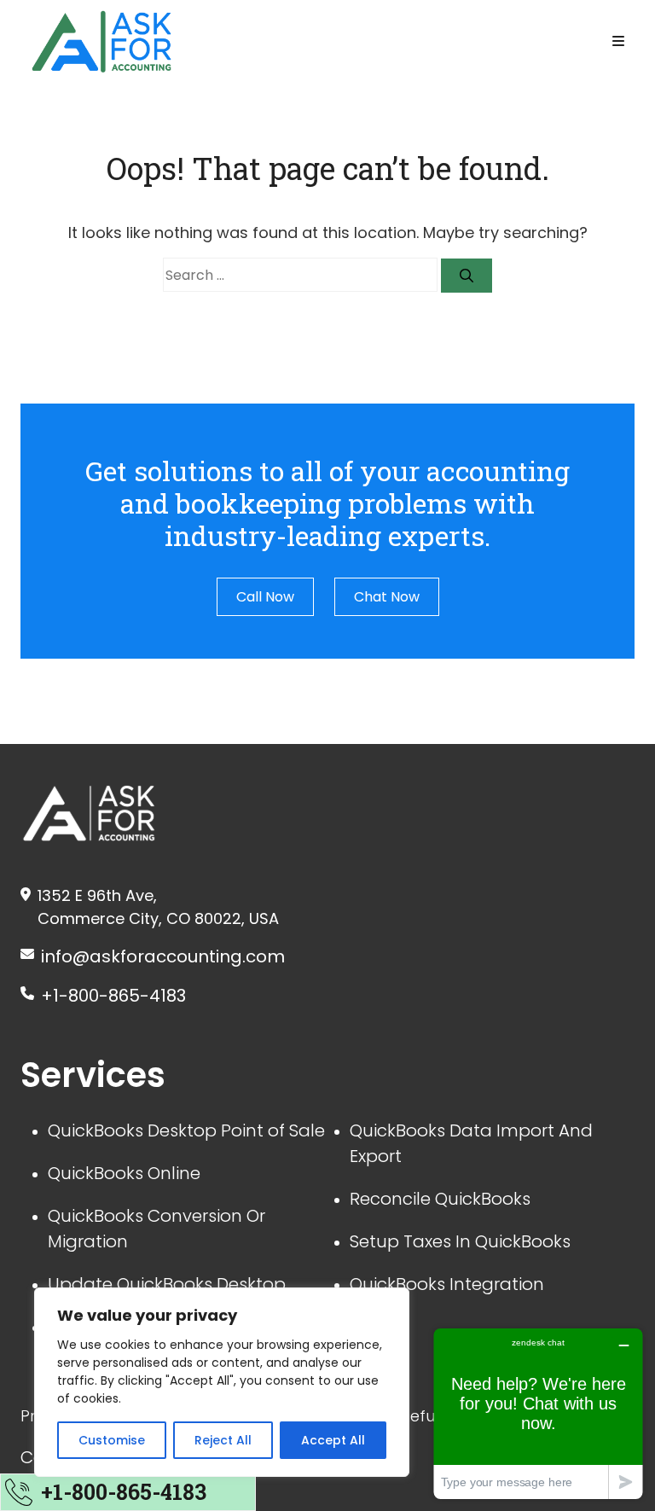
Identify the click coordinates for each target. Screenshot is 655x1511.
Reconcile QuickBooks (440, 1199)
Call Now (265, 597)
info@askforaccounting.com (163, 956)
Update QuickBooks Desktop (167, 1284)
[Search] (466, 276)
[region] (221, 1382)
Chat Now (387, 597)
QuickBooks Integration (447, 1284)
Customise (111, 1440)
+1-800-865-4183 (113, 996)
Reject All (223, 1440)
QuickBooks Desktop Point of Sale (186, 1130)
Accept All (333, 1440)
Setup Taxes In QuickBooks (460, 1241)
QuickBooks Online (124, 1173)
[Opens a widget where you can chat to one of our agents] (538, 1413)
